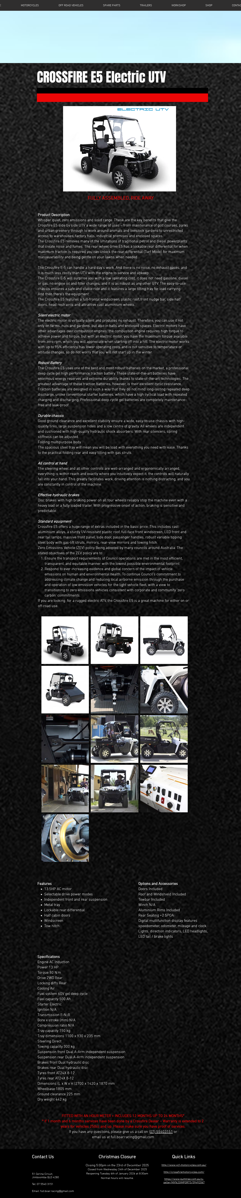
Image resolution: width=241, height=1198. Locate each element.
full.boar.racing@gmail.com (132, 1137)
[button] (111, 5)
